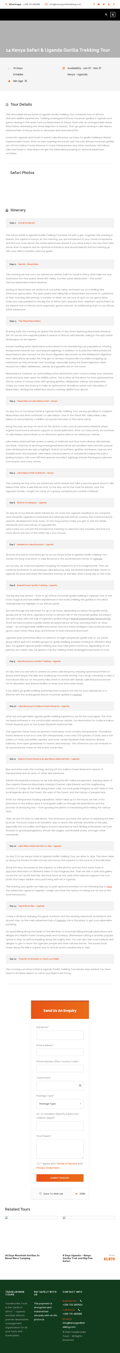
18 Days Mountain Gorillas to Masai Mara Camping (22, 1257)
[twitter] (104, 4)
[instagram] (114, 4)
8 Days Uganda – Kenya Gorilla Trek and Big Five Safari (78, 1258)
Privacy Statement (48, 1168)
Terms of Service (66, 1163)
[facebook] (94, 4)
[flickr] (99, 4)
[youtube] (109, 4)
